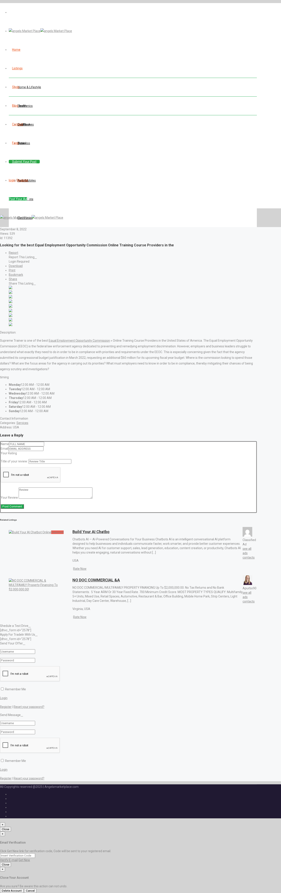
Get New (24, 860)
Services (22, 423)
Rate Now (79, 568)
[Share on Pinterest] (10, 311)
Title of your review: (14, 461)
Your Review (9, 497)
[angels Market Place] (40, 31)
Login (3, 698)
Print (12, 270)
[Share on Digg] (10, 302)
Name (5, 444)
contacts (249, 557)
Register (22, 180)
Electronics (25, 106)
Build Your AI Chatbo (91, 531)
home (16, 49)
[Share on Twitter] (10, 292)
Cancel (30, 890)
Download (16, 266)
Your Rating (9, 453)
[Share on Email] (10, 325)
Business (24, 143)
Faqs (15, 143)
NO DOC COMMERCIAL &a (96, 580)
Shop (15, 87)
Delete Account (12, 890)
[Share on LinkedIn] (10, 297)
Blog (15, 105)
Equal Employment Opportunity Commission (79, 340)
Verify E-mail (9, 860)
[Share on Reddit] (10, 306)
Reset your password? (29, 707)
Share (13, 279)
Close (5, 829)
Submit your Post (24, 161)
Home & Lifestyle (29, 87)
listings (17, 68)
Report (13, 252)
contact (17, 124)
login (12, 180)
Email (4, 448)
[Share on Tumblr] (10, 316)
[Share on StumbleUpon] (10, 320)
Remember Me (15, 689)
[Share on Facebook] (10, 288)
